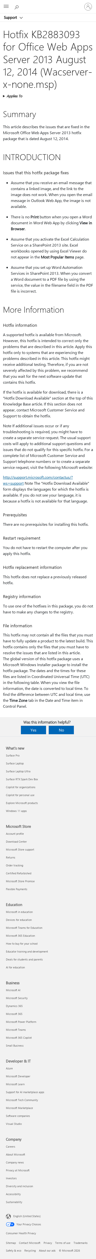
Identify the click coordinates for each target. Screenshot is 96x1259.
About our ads (47, 1250)
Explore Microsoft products (22, 803)
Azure (9, 1068)
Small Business (15, 1045)
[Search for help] (17, 6)
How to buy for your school (22, 943)
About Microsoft (15, 1154)
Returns (10, 857)
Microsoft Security (17, 998)
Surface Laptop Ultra (18, 771)
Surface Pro (12, 755)
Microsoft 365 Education (20, 935)
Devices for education (19, 920)
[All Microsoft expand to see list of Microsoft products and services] (6, 7)
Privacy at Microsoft (18, 1170)
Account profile (15, 833)
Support (11, 17)
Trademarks (81, 1243)
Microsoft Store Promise (20, 881)
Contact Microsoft (29, 1243)
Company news (15, 1162)
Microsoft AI (13, 990)
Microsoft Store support (20, 849)
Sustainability (14, 1202)
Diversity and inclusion (19, 1186)
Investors (11, 1178)
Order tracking (14, 865)
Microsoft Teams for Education (24, 928)
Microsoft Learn (15, 1084)
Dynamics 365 (14, 1006)
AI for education (15, 967)
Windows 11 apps (16, 811)
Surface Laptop (15, 763)
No (61, 729)
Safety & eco (13, 1250)
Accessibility (13, 1194)
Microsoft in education (19, 912)
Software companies (18, 1116)
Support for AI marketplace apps (25, 1092)
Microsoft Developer (18, 1076)
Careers (10, 1146)
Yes (33, 729)
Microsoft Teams (16, 1030)
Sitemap (11, 1243)
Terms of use (62, 1243)
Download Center (16, 841)
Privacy (48, 1243)
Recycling (30, 1250)
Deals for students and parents (24, 959)
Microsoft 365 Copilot (19, 1037)
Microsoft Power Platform (21, 1022)
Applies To (14, 96)
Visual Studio (14, 1124)
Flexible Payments (16, 889)
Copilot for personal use (20, 795)
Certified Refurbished (18, 873)
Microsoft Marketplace (19, 1108)
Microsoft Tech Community (22, 1100)
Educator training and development (27, 951)
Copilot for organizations (20, 787)
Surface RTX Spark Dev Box (22, 779)
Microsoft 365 (14, 1014)
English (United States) (27, 1216)
